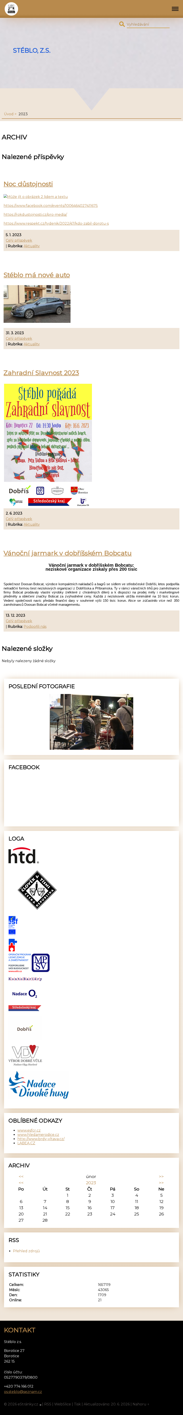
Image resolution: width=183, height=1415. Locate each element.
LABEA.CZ (26, 1143)
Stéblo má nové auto (37, 275)
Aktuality (32, 246)
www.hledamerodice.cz (38, 1135)
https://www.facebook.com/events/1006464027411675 (51, 206)
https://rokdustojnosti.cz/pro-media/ (35, 214)
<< (21, 1176)
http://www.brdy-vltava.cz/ (40, 1139)
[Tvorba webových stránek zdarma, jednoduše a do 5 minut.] (40, 1405)
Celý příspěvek (19, 240)
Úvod (9, 114)
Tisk (77, 1404)
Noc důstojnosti (28, 184)
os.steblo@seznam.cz (23, 1392)
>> (161, 1176)
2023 (91, 1182)
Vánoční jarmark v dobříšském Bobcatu (68, 553)
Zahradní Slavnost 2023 (41, 373)
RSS (47, 1404)
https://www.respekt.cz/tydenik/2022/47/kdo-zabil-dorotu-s (56, 223)
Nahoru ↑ (141, 1404)
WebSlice (62, 1404)
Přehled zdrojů (26, 1251)
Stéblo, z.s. (31, 50)
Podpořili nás (35, 626)
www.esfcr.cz (29, 1130)
